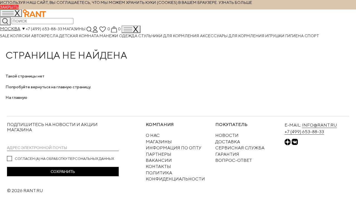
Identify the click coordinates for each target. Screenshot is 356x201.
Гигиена (295, 35)
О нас (153, 135)
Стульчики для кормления (169, 35)
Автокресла (45, 35)
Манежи (109, 35)
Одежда (128, 35)
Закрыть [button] (9, 7)
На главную (16, 97)
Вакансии (159, 160)
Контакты (158, 166)
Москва (10, 28)
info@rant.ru (319, 125)
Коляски (20, 35)
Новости (227, 135)
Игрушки (275, 35)
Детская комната (79, 35)
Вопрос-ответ (233, 160)
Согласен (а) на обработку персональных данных (64, 159)
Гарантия (227, 154)
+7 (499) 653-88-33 (44, 28)
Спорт (312, 35)
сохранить (63, 171)
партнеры (158, 154)
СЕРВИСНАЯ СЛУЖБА (239, 147)
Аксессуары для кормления (232, 35)
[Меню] (131, 29)
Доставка (227, 141)
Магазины (74, 28)
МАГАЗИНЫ (159, 141)
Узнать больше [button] (235, 2)
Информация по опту (173, 147)
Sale (5, 35)
